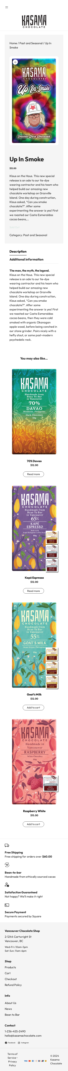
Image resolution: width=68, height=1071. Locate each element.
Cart (8, 973)
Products (10, 967)
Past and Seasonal (31, 43)
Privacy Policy (12, 1063)
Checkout (11, 979)
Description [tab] (18, 251)
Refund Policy (13, 985)
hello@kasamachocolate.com (23, 1035)
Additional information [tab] (26, 259)
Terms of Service (12, 1055)
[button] (15, 62)
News (8, 1009)
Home (13, 43)
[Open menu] (7, 7)
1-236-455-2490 (15, 1031)
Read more (33, 474)
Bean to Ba (12, 1014)
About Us (10, 1003)
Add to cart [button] (33, 707)
